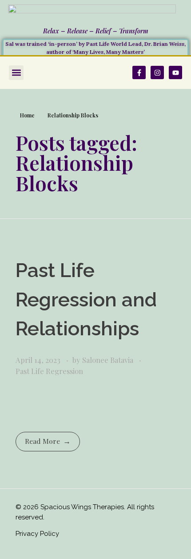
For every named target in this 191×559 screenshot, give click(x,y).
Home (27, 115)
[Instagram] (157, 72)
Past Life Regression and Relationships (86, 299)
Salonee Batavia (108, 360)
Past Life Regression (49, 371)
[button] (16, 72)
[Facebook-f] (139, 72)
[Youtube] (175, 72)
